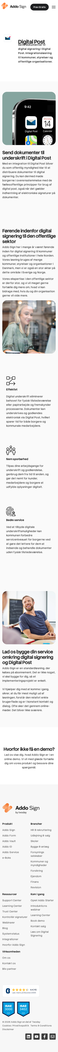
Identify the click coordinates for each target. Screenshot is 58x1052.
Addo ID (7, 846)
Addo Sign (8, 830)
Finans (35, 881)
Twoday (36, 1022)
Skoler (35, 841)
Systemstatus (10, 933)
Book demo (38, 920)
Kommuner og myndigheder (39, 863)
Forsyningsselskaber (37, 854)
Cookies (6, 1025)
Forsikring (37, 870)
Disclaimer (8, 1029)
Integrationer (10, 939)
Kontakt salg (38, 926)
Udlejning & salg (40, 835)
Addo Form (9, 835)
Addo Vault (9, 841)
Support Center (11, 900)
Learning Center (12, 906)
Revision (36, 887)
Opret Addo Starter (42, 900)
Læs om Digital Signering (40, 933)
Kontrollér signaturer (14, 917)
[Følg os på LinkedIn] (28, 1036)
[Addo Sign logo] (13, 6)
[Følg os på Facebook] (44, 1036)
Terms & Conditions (41, 1025)
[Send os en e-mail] (52, 1036)
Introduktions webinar (39, 907)
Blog (5, 928)
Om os (6, 957)
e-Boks (6, 857)
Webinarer (8, 922)
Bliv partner (9, 969)
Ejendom (36, 876)
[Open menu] (54, 7)
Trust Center (10, 911)
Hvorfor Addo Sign (13, 944)
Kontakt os (9, 963)
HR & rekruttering (41, 830)
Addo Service (10, 852)
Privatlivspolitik (20, 1025)
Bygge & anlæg (40, 846)
